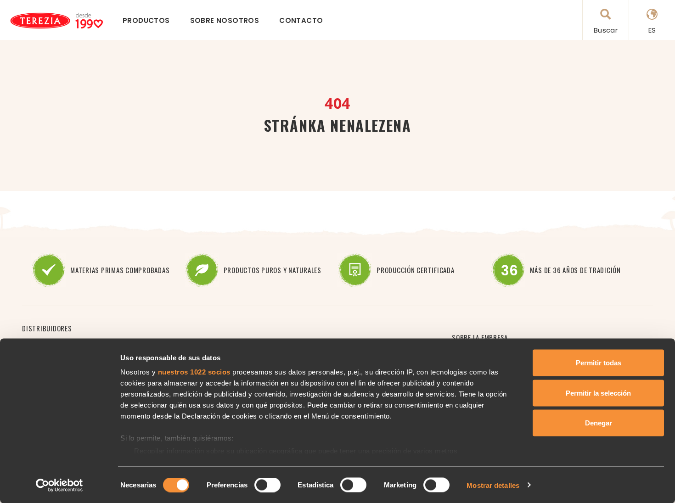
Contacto (301, 20)
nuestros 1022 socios (194, 372)
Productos (146, 20)
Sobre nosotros (224, 20)
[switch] (267, 484)
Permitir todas (598, 363)
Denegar (598, 423)
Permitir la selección (598, 393)
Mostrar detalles (493, 485)
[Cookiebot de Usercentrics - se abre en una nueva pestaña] (59, 485)
